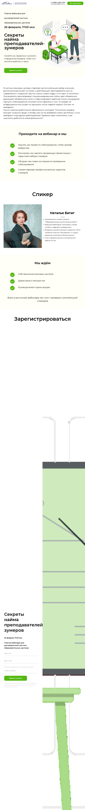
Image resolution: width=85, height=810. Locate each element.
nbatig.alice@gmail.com (58, 4)
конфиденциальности (10, 687)
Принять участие (15, 678)
